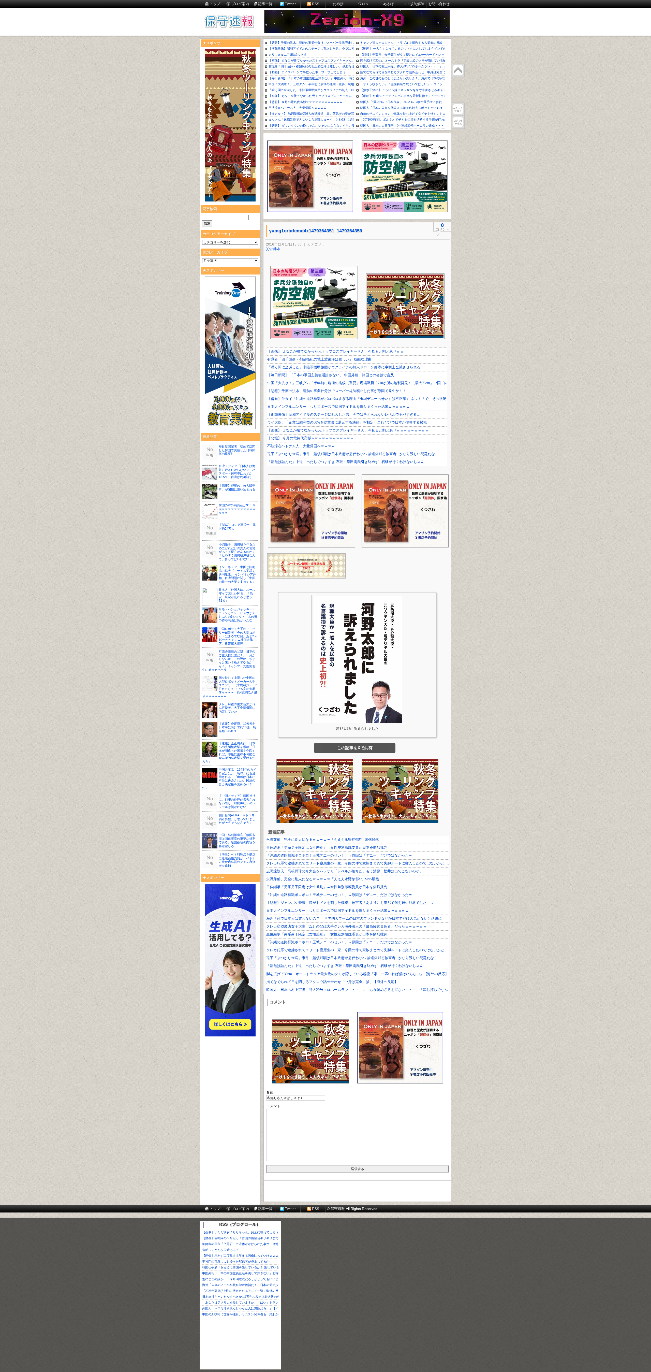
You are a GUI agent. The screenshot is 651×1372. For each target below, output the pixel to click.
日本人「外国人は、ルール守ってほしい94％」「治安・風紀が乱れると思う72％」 (237, 595)
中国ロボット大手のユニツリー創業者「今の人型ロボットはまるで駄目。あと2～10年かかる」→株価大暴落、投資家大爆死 (238, 636)
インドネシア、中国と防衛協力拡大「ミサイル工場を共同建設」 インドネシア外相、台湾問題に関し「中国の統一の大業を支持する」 (237, 574)
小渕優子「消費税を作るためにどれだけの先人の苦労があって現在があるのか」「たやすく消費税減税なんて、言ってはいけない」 (237, 552)
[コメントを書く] (458, 109)
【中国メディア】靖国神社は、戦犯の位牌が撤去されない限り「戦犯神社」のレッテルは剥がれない (237, 801)
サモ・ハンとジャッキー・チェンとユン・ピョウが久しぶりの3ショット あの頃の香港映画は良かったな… (238, 615)
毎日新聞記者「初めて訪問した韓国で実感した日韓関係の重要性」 (237, 450)
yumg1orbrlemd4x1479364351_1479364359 (315, 230)
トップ (215, 4)
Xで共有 (273, 249)
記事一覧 (265, 4)
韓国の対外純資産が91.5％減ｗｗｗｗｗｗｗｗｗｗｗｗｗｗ (237, 508)
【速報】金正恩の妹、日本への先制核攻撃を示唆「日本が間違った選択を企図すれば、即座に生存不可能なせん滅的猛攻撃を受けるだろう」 (228, 752)
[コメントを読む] (458, 122)
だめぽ (338, 4)
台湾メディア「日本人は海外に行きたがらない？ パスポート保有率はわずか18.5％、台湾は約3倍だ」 (237, 471)
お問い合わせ (439, 4)
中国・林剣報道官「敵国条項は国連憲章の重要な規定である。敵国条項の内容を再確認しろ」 (237, 840)
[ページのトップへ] (458, 70)
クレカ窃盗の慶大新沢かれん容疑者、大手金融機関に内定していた (237, 707)
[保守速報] (229, 22)
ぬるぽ (388, 4)
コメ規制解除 (413, 4)
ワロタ (363, 4)
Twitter (290, 4)
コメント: (274, 1106)
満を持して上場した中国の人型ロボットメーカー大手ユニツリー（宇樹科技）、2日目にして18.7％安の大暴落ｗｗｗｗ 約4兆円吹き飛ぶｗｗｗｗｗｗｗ (229, 687)
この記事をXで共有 (355, 748)
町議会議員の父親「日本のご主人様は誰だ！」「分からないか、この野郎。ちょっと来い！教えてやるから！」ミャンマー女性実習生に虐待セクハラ (228, 661)
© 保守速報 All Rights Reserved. (352, 1209)
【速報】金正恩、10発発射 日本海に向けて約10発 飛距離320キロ (239, 727)
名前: (270, 1092)
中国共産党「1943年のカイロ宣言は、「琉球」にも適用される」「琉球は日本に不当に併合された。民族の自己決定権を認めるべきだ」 (229, 779)
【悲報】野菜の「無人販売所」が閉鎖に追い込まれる (237, 487)
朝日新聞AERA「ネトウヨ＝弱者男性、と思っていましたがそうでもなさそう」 (238, 819)
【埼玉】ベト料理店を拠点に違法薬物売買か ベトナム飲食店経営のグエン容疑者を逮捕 (237, 860)
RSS (315, 4)
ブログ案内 (240, 4)
